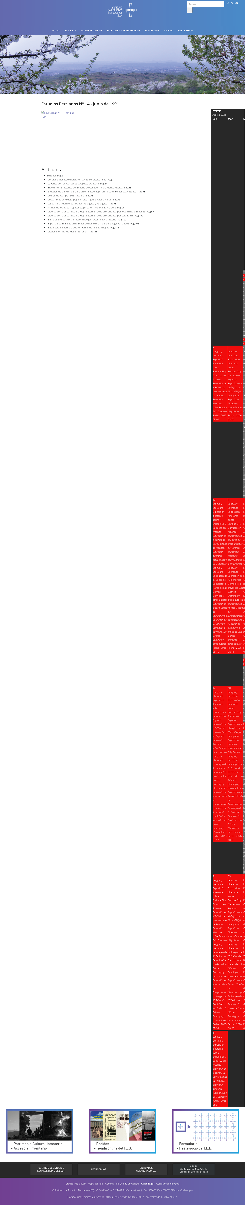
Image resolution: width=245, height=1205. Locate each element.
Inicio (56, 30)
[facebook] (228, 3)
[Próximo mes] (220, 110)
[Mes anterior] (216, 110)
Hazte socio (185, 30)
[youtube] (237, 3)
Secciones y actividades (122, 30)
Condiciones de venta (168, 1183)
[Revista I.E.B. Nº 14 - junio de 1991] (123, 137)
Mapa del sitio (95, 1183)
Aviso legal (147, 1183)
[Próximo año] (218, 110)
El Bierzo (151, 30)
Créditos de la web (76, 1183)
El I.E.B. (69, 30)
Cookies (109, 1183)
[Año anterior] (213, 110)
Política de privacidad (127, 1183)
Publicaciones (90, 30)
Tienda (168, 30)
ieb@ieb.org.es (185, 1190)
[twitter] (232, 3)
